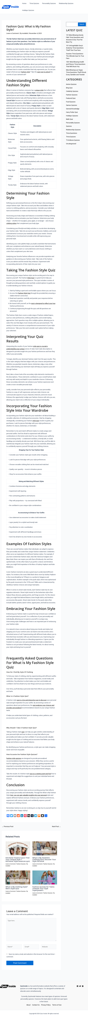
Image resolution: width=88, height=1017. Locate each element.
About (28, 1005)
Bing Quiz (69, 88)
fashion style (25, 72)
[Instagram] (82, 986)
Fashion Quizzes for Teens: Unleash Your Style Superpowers (43, 888)
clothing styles (11, 223)
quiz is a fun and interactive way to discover (32, 700)
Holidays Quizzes (28, 10)
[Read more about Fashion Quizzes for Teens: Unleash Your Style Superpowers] (44, 877)
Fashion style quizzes (13, 758)
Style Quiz (30, 278)
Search (81, 24)
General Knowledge (72, 109)
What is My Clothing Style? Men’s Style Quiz (17, 888)
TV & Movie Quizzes (73, 140)
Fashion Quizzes (21, 864)
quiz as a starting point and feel (40, 774)
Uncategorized (71, 144)
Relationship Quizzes (66, 3)
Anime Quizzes (71, 84)
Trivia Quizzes (34, 3)
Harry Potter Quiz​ (72, 112)
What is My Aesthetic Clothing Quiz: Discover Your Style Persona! (44, 859)
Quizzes (69, 126)
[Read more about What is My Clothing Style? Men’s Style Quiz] (18, 877)
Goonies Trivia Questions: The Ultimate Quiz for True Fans (75, 56)
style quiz (35, 421)
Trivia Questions (71, 133)
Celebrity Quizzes (72, 91)
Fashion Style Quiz (24, 293)
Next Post (56, 826)
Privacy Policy (46, 1005)
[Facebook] (77, 986)
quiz (22, 732)
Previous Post (7, 826)
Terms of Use (56, 1005)
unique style (39, 90)
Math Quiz (69, 119)
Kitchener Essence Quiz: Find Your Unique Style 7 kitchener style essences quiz (18, 859)
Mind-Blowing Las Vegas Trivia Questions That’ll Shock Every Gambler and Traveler (76, 72)
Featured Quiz (71, 98)
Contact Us (36, 1005)
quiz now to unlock (43, 72)
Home (24, 3)
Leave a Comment (12, 33)
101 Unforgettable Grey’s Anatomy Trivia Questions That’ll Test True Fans (75, 48)
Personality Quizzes (49, 3)
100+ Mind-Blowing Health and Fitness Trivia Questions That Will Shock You (75, 64)
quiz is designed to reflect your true (43, 303)
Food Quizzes (70, 102)
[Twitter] (80, 986)
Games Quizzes (71, 105)
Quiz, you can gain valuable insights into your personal (28, 795)
